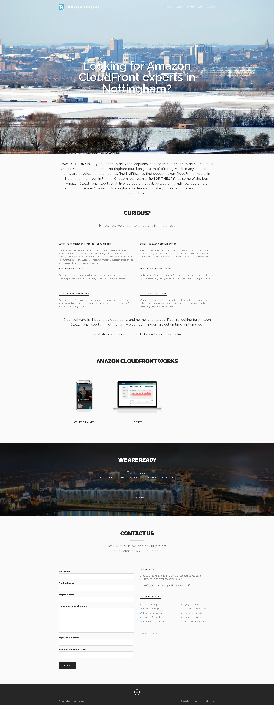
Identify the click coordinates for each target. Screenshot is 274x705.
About (179, 7)
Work (200, 7)
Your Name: (65, 571)
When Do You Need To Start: (74, 649)
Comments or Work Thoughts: (75, 606)
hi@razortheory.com (149, 253)
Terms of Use (78, 701)
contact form (189, 250)
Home (169, 7)
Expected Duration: (69, 637)
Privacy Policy (64, 701)
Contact (211, 7)
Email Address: (66, 583)
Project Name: (66, 594)
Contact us (137, 497)
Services (190, 7)
